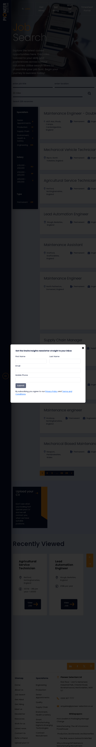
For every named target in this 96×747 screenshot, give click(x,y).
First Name (20, 356)
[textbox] (31, 361)
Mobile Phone (22, 375)
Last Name (55, 356)
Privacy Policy (51, 391)
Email (18, 365)
